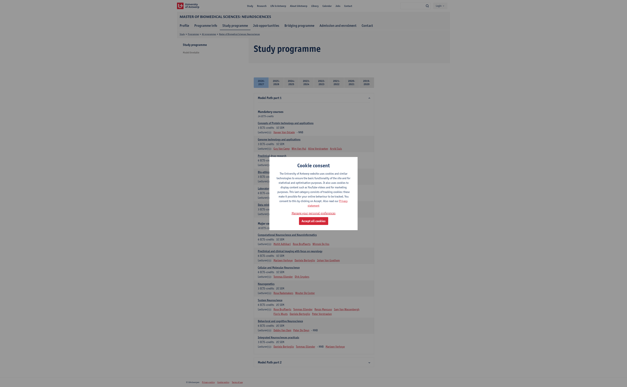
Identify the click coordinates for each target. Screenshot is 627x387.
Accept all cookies (314, 221)
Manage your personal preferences (314, 213)
